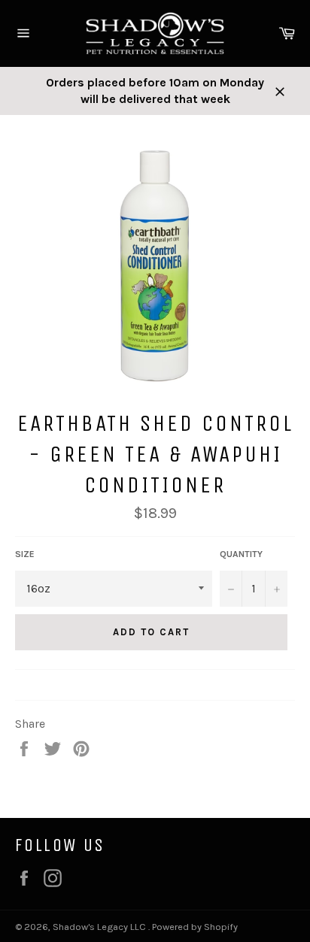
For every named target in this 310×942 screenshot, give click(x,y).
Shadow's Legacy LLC (100, 926)
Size (25, 554)
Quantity (241, 554)
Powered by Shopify (195, 926)
